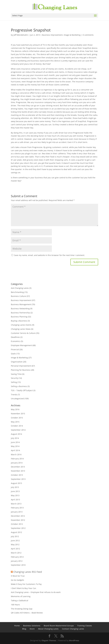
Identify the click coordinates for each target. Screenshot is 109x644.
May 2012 (15, 544)
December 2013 (18, 466)
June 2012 (15, 540)
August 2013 (16, 483)
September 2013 (18, 479)
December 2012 (18, 516)
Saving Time (16, 374)
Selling (14, 382)
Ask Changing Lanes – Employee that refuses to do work (35, 592)
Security (14, 378)
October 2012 (17, 524)
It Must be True (18, 576)
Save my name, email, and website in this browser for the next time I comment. (49, 255)
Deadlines (15, 337)
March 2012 (16, 552)
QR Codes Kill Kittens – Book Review (27, 612)
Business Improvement (52, 35)
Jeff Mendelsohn (21, 35)
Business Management (21, 304)
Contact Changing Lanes (73, 629)
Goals (13, 353)
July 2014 (15, 438)
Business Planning (19, 316)
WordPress (74, 640)
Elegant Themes (49, 640)
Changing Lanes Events (21, 325)
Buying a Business (19, 320)
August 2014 (16, 434)
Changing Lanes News (21, 329)
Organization (16, 361)
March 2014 (16, 454)
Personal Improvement (21, 366)
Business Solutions (31, 625)
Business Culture (18, 296)
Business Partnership (20, 312)
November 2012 (18, 520)
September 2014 (18, 430)
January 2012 (16, 561)
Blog (24, 629)
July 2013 (15, 487)
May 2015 (15, 422)
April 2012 (15, 548)
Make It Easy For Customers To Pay (26, 584)
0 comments (88, 35)
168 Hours (15, 604)
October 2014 (17, 426)
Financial (15, 349)
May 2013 (15, 495)
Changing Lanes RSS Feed (27, 571)
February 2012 (17, 557)
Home (17, 625)
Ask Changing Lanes (20, 288)
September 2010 (18, 565)
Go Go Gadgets (17, 580)
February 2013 (17, 507)
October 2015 (17, 417)
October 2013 (17, 475)
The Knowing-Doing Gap (21, 608)
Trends (14, 394)
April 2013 (15, 499)
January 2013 (16, 512)
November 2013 (18, 471)
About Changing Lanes (48, 629)
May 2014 (15, 446)
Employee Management (21, 345)
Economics (15, 341)
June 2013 (15, 491)
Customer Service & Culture (23, 333)
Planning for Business (20, 370)
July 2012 (15, 536)
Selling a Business (19, 386)
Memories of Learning (20, 596)
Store (32, 629)
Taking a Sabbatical (19, 600)
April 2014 (15, 450)
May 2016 (15, 409)
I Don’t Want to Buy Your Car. (24, 588)
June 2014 (15, 442)
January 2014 (16, 462)
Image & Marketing (72, 35)
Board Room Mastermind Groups (59, 625)
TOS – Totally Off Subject (22, 390)
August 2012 (16, 532)
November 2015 (18, 413)
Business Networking (20, 308)
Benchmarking (17, 292)
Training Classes (84, 625)
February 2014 (17, 458)
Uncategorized (17, 398)
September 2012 (18, 528)
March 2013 (16, 503)
